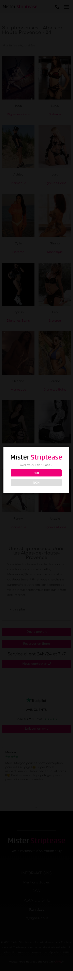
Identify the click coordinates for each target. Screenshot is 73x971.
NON (36, 482)
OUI (36, 473)
